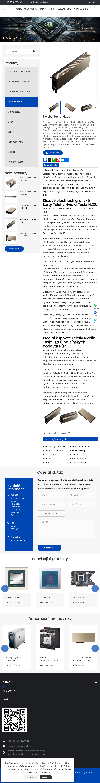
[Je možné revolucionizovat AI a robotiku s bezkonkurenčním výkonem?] (50, 639)
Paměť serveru (15, 141)
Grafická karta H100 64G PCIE (28, 207)
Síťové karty (14, 111)
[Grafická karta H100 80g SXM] (11, 196)
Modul (11, 121)
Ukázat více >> (13, 602)
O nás (26, 9)
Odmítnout (31, 777)
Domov (19, 9)
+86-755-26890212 (14, 2)
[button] (5, 588)
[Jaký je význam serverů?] (17, 639)
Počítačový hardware (19, 71)
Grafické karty (34, 38)
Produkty (34, 9)
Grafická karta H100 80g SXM (28, 193)
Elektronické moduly (18, 81)
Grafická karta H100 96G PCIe (28, 234)
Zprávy (43, 9)
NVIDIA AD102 (79, 597)
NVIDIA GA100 (13, 597)
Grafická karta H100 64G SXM (28, 220)
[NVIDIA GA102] (50, 579)
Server (11, 131)
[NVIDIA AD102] (83, 579)
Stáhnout (51, 9)
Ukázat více (13, 248)
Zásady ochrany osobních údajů (48, 771)
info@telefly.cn (40, 2)
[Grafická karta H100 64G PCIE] (11, 210)
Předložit (49, 547)
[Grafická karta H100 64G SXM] (11, 224)
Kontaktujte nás (80, 9)
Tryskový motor (16, 161)
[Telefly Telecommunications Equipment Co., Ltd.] (4, 9)
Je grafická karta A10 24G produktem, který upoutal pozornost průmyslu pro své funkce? (83, 659)
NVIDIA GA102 (46, 597)
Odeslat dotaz (64, 9)
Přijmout (45, 777)
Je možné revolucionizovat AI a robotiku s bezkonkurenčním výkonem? (49, 659)
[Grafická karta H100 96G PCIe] (11, 238)
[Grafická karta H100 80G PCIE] (11, 182)
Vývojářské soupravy (19, 91)
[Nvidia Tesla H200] (54, 107)
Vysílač (11, 151)
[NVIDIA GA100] (17, 579)
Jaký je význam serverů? (14, 659)
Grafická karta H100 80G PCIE (28, 179)
